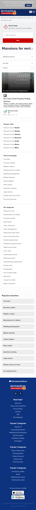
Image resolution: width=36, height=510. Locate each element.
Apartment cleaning (10, 188)
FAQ (18, 414)
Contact (18, 411)
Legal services (8, 192)
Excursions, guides (9, 163)
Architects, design (18, 438)
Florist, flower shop (18, 450)
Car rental (7, 159)
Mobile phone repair (18, 477)
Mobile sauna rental (10, 247)
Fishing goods (8, 269)
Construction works (18, 480)
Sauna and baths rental (11, 236)
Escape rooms (8, 265)
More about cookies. (16, 5)
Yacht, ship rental (9, 225)
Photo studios (8, 184)
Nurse (18, 474)
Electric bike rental (9, 283)
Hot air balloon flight (10, 272)
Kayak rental (8, 222)
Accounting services (10, 199)
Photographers (18, 453)
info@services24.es (19, 381)
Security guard (18, 435)
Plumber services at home (12, 195)
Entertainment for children (12, 170)
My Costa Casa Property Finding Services (17, 100)
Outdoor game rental (10, 254)
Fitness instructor (18, 456)
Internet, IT (18, 427)
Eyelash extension (9, 177)
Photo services (18, 462)
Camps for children (10, 280)
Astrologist (18, 441)
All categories (18, 417)
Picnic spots (7, 251)
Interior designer (9, 181)
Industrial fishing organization (13, 262)
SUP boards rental (9, 258)
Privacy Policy (18, 409)
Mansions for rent (12, 128)
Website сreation (9, 166)
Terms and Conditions (18, 406)
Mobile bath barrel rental (11, 233)
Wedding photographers (11, 174)
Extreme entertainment (11, 240)
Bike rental (7, 276)
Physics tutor (18, 459)
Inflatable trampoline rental (12, 243)
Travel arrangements (10, 229)
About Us (18, 403)
